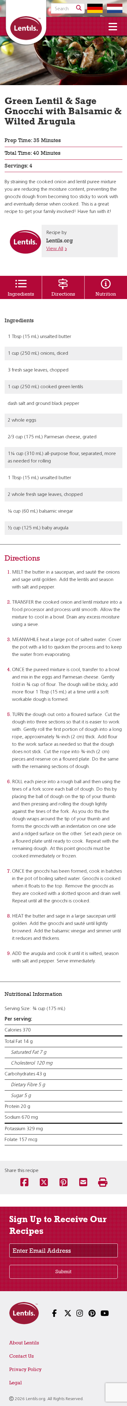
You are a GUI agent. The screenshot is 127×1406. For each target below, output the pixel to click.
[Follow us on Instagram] (76, 1314)
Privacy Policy (25, 1369)
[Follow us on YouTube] (100, 1314)
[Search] (79, 8)
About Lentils (24, 1343)
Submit (63, 1271)
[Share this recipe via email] (83, 1183)
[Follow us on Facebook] (51, 1314)
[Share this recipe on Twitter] (44, 1183)
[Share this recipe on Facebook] (24, 1183)
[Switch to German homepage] (93, 8)
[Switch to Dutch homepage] (113, 8)
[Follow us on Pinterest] (88, 1314)
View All (54, 248)
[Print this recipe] (103, 1183)
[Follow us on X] (63, 1314)
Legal (15, 1383)
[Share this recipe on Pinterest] (63, 1183)
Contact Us (21, 1356)
